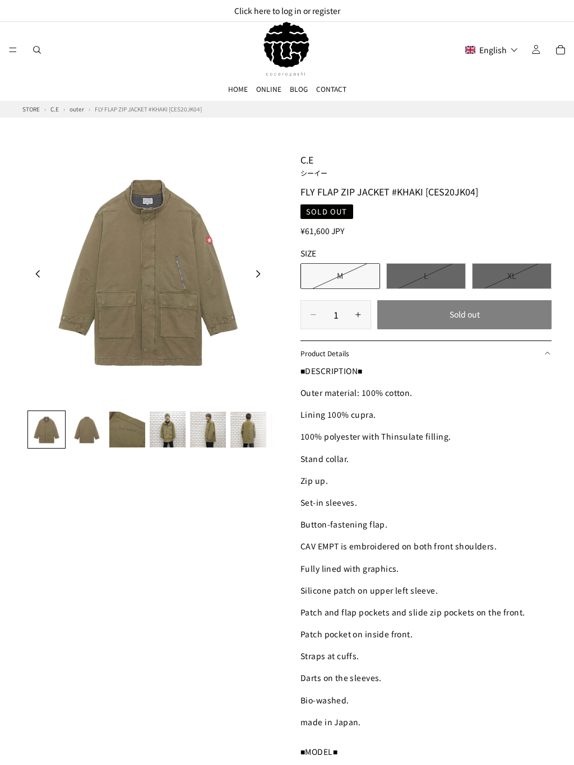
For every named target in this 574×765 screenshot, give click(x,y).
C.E (313, 165)
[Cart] (560, 50)
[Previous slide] (34, 275)
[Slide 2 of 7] (87, 429)
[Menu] (13, 50)
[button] (492, 50)
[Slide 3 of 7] (127, 429)
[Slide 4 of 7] (168, 429)
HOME (238, 89)
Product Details (324, 353)
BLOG (299, 89)
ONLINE (268, 89)
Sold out (465, 314)
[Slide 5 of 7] (208, 429)
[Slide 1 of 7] (46, 429)
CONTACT (331, 89)
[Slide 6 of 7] (248, 429)
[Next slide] (261, 275)
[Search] (37, 50)
